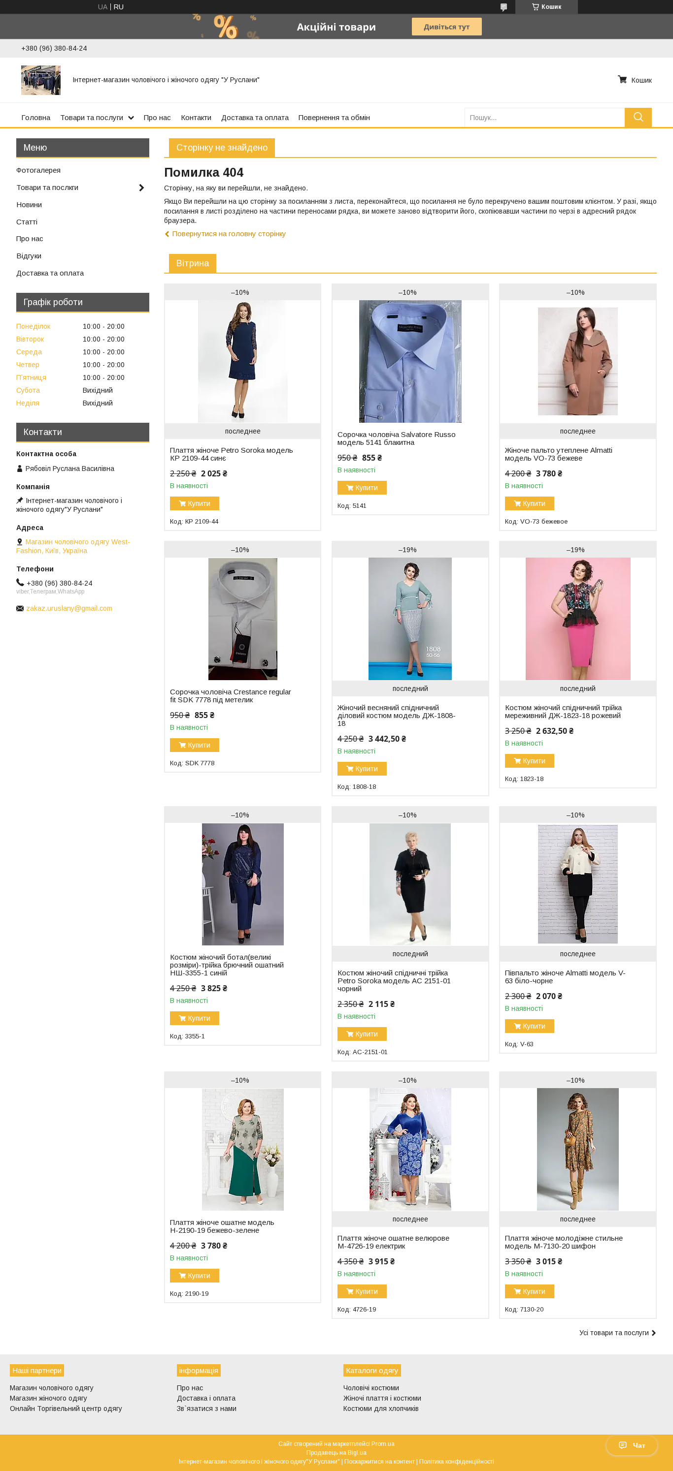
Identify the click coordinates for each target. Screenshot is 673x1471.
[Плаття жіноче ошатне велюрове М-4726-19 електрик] (410, 1149)
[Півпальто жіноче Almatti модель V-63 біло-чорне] (577, 884)
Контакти (196, 117)
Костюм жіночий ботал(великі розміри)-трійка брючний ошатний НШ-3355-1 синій (227, 965)
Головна (35, 117)
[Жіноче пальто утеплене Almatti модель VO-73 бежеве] (577, 361)
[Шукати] (638, 117)
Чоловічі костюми (371, 1388)
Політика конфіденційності (456, 1461)
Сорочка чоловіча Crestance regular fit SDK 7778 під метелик (230, 696)
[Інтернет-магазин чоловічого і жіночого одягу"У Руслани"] (41, 80)
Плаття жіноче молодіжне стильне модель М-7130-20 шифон (564, 1242)
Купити (199, 503)
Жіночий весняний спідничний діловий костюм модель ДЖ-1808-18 (396, 715)
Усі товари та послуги (614, 1333)
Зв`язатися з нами (206, 1408)
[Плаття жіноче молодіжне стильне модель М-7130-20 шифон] (577, 1149)
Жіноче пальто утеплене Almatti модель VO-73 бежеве (558, 454)
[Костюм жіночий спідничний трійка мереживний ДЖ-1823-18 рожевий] (577, 619)
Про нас (157, 117)
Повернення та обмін (334, 117)
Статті (26, 222)
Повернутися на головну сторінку (229, 233)
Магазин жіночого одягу (48, 1398)
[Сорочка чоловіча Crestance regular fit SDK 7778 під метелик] (242, 619)
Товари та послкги (47, 187)
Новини (29, 204)
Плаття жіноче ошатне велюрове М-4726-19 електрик (393, 1242)
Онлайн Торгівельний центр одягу (66, 1408)
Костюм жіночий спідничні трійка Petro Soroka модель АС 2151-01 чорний (394, 981)
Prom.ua (383, 1443)
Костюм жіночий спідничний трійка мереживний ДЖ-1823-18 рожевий (563, 712)
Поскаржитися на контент (379, 1461)
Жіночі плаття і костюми (382, 1398)
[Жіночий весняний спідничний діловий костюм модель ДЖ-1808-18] (410, 619)
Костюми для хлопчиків (381, 1408)
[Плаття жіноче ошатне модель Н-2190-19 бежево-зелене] (242, 1149)
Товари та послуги (91, 117)
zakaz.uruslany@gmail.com (69, 608)
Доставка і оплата (206, 1398)
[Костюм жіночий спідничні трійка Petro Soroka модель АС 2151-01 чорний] (410, 884)
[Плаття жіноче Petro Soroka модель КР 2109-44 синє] (242, 361)
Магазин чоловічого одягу (52, 1388)
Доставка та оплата (255, 117)
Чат (639, 1445)
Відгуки (28, 255)
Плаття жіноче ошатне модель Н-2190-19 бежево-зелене (222, 1226)
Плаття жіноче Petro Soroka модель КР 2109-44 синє (231, 454)
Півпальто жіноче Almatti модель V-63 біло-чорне (565, 977)
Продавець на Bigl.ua (336, 1452)
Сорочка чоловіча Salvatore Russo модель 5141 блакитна (396, 438)
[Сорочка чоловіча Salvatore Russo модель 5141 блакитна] (410, 361)
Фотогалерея (38, 170)
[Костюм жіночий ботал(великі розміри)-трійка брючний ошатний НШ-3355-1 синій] (242, 884)
